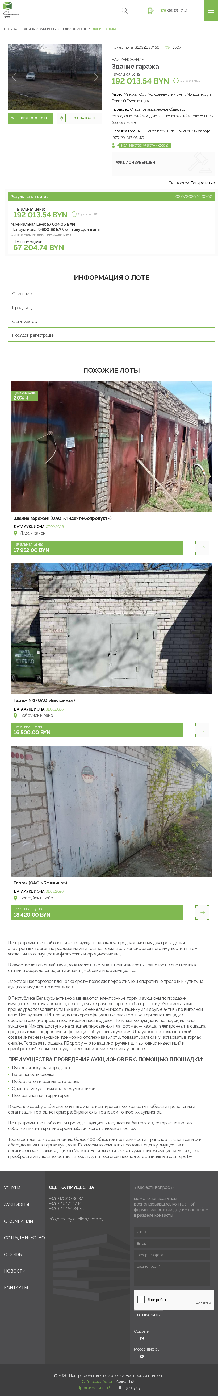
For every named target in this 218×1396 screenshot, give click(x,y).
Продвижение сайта (95, 1387)
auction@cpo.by (88, 1219)
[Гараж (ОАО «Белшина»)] (111, 811)
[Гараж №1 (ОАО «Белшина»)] (111, 628)
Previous (14, 77)
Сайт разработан (98, 1381)
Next (96, 77)
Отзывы (13, 1254)
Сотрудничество (24, 1237)
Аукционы (16, 1204)
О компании (18, 1221)
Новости (15, 1271)
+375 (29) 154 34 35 (66, 1208)
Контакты (16, 1287)
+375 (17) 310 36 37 (66, 1198)
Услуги (12, 1187)
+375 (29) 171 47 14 (65, 1203)
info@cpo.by (60, 1219)
